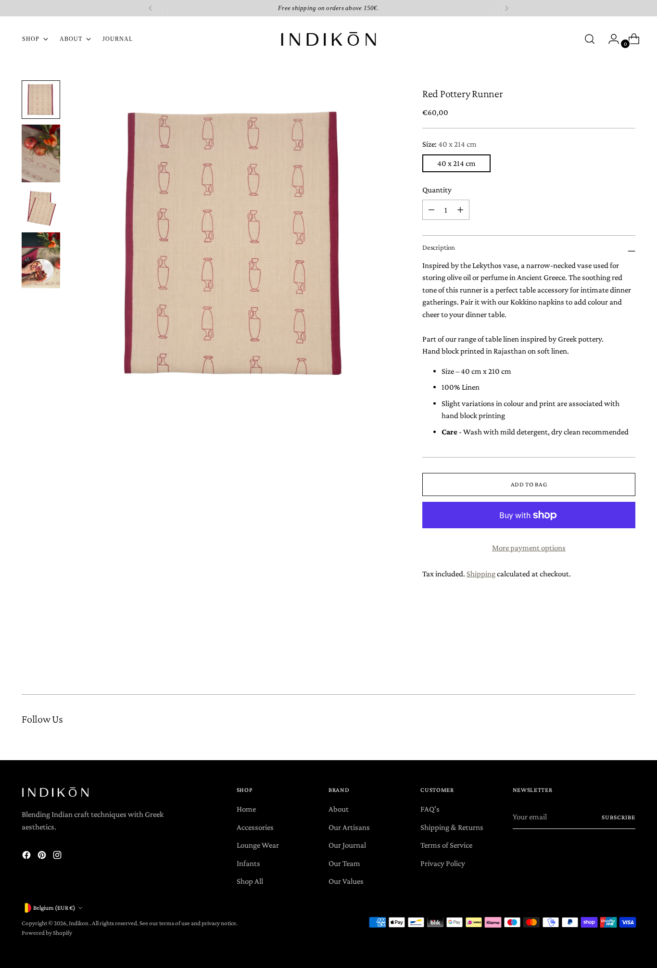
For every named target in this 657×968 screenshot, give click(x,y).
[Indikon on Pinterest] (274, 568)
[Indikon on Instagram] (290, 568)
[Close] (466, 392)
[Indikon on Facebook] (259, 568)
